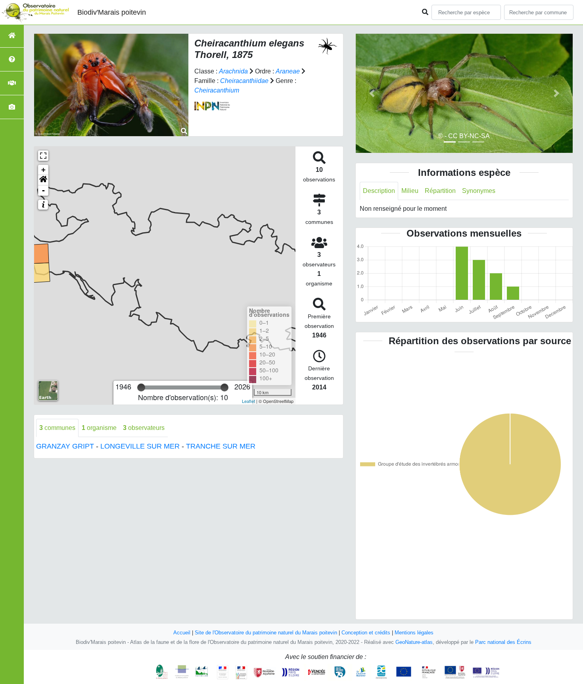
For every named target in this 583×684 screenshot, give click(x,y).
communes (57, 427)
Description (379, 190)
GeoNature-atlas (414, 642)
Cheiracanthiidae (244, 80)
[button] (43, 180)
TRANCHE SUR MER (220, 446)
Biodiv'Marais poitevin (111, 12)
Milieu (409, 190)
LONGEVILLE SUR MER (140, 446)
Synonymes (478, 190)
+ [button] (43, 170)
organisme (99, 427)
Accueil (181, 633)
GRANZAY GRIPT (65, 446)
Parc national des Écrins (503, 642)
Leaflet (248, 401)
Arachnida (233, 71)
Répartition (440, 190)
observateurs (144, 427)
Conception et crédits (365, 633)
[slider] (141, 387)
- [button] (43, 190)
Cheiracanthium (216, 90)
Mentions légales (414, 633)
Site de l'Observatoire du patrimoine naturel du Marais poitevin (266, 633)
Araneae (288, 71)
